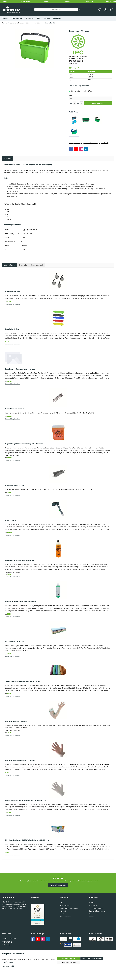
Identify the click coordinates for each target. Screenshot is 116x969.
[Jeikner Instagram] (81, 149)
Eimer (11, 170)
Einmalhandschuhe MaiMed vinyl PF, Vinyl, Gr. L (20, 760)
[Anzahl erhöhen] (78, 103)
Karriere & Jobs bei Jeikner (96, 908)
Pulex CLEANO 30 (10, 520)
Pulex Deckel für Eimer (12, 329)
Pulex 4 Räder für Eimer (12, 292)
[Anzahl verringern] (71, 103)
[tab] (7, 158)
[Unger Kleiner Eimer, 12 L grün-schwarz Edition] (97, 120)
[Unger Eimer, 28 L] (86, 120)
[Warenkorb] (111, 9)
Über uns (91, 914)
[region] (34, 48)
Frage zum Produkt (103, 143)
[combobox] (56, 9)
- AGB (12, 966)
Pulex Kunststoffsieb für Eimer (15, 485)
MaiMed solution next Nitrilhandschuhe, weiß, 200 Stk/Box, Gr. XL (26, 800)
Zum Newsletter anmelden (58, 885)
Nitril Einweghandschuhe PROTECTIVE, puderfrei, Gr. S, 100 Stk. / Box (27, 840)
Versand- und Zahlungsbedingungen (69, 908)
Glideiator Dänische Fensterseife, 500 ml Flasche (20, 602)
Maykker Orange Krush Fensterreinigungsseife (20, 560)
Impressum (91, 917)
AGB (61, 902)
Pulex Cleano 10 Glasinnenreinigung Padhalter (20, 369)
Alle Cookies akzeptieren (68, 958)
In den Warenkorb (98, 103)
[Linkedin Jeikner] (86, 149)
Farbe (70, 95)
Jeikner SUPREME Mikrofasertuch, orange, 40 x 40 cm (22, 681)
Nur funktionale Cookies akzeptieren (92, 958)
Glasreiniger (18, 170)
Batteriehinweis (93, 905)
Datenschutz (63, 911)
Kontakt (62, 914)
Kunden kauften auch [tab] (37, 265)
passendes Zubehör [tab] (9, 265)
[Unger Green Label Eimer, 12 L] (74, 132)
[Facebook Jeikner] (71, 149)
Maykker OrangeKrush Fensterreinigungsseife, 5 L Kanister (24, 444)
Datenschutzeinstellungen (68, 962)
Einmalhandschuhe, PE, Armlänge (16, 721)
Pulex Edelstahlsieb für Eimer (14, 409)
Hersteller (91, 902)
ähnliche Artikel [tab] (23, 265)
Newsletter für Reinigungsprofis (97, 911)
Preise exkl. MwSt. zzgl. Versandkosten (79, 86)
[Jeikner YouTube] (76, 149)
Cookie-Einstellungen (65, 917)
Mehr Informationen (7, 962)
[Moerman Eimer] (74, 120)
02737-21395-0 (112, 1)
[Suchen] (80, 9)
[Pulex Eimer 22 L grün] (34, 48)
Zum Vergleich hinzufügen (75, 143)
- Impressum (6, 966)
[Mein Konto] (105, 9)
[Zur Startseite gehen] (11, 9)
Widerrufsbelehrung (65, 905)
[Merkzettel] (99, 9)
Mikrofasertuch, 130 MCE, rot (14, 642)
